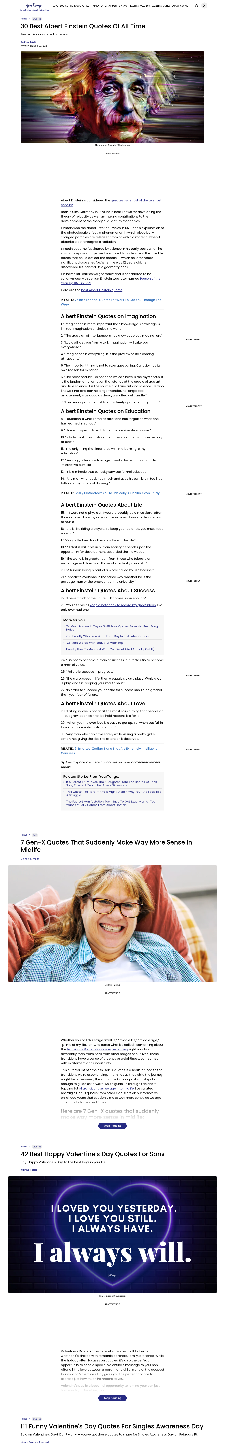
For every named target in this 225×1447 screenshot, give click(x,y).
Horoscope (77, 5)
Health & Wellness (139, 5)
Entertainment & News (114, 5)
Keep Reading (112, 1126)
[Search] (196, 5)
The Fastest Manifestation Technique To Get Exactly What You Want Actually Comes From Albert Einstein (111, 803)
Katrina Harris (29, 1169)
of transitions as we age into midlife (106, 1088)
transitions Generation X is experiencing (97, 1049)
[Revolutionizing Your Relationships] (34, 6)
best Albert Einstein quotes (101, 290)
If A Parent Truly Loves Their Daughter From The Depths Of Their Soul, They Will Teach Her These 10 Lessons (111, 783)
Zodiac (64, 5)
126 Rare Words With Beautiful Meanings (95, 642)
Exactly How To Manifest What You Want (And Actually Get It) (110, 649)
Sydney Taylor (29, 42)
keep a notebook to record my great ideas (123, 605)
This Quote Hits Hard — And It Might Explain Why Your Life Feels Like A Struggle (113, 793)
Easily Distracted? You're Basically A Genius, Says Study (117, 493)
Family (95, 5)
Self (88, 5)
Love (55, 5)
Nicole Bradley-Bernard (35, 1442)
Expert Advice (180, 5)
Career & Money (161, 5)
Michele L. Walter (31, 858)
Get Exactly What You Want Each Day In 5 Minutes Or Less (107, 636)
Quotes (37, 18)
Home (24, 18)
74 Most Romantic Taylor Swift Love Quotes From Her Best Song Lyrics (112, 628)
